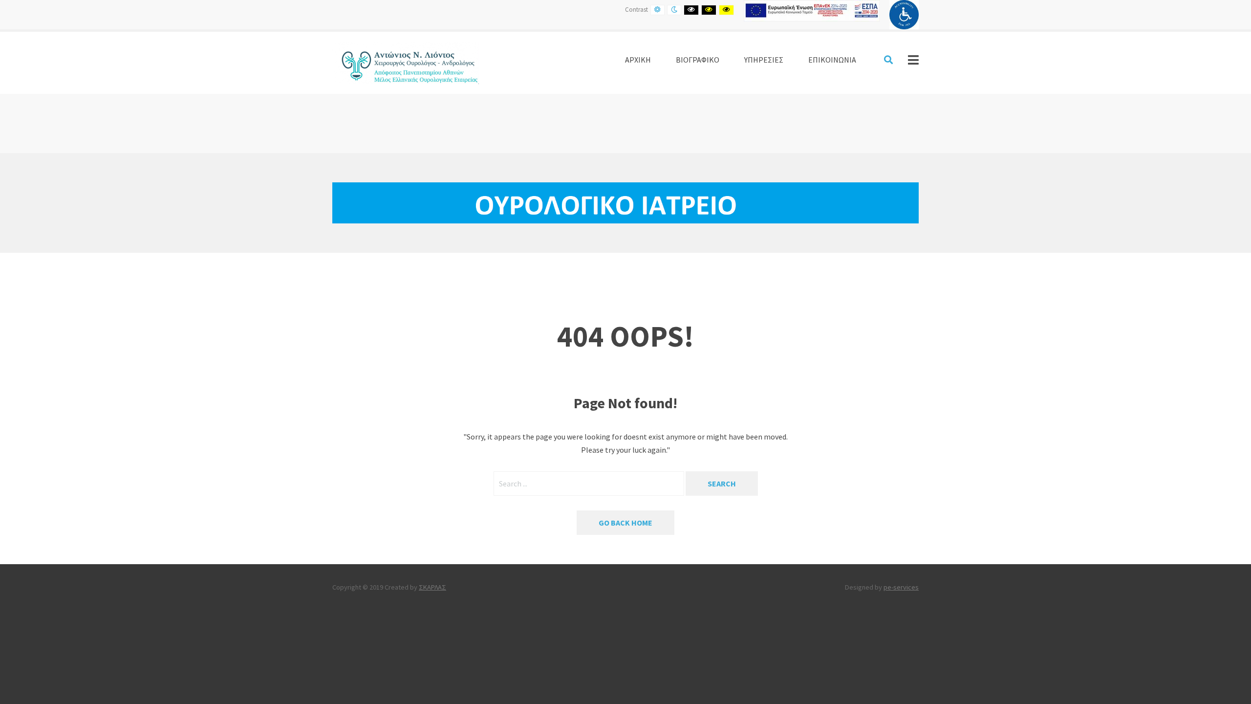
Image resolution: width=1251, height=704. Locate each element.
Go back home (625, 523)
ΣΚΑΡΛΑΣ (432, 587)
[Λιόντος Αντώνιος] (405, 61)
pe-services (901, 587)
